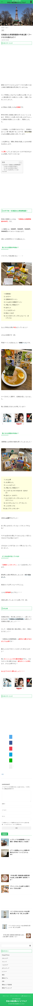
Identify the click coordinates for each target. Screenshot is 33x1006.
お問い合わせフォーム (25, 996)
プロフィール (5, 996)
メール (4, 810)
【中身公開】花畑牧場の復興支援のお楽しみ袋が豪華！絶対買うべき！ (20, 877)
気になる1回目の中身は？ (11, 166)
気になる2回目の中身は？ (12, 168)
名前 (3, 803)
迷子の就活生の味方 (16, 998)
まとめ (5, 171)
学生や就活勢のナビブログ (16, 2)
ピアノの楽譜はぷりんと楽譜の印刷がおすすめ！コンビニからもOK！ (20, 852)
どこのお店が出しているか (12, 169)
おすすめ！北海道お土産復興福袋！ (12, 164)
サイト (3, 816)
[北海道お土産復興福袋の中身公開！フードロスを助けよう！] (10, 754)
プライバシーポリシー (14, 996)
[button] (19, 162)
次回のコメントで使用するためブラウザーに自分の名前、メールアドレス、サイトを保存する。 (15, 823)
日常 (3, 774)
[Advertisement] (16, 62)
